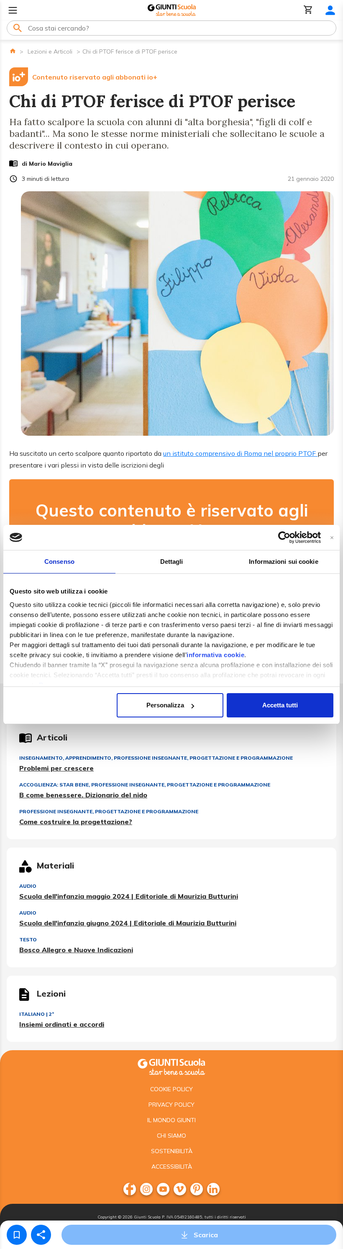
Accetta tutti (280, 705)
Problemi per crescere (56, 768)
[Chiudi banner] (331, 537)
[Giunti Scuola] (171, 10)
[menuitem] (129, 1189)
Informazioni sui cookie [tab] (283, 561)
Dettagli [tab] (171, 561)
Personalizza (165, 705)
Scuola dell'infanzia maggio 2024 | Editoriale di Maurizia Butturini (128, 896)
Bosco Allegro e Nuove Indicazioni (76, 950)
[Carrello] (308, 10)
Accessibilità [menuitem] (171, 1166)
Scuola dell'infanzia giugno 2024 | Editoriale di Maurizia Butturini (127, 923)
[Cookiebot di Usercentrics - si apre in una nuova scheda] (284, 537)
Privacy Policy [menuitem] (171, 1104)
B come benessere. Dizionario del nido (83, 795)
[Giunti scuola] (171, 1066)
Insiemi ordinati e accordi (61, 1024)
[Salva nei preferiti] (17, 1235)
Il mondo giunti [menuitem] (171, 1120)
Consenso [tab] (59, 561)
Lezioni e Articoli (50, 51)
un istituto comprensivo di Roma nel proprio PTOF (240, 453)
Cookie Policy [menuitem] (171, 1089)
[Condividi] (41, 1235)
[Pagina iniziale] (13, 51)
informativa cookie (215, 654)
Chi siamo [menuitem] (171, 1135)
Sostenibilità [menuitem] (171, 1151)
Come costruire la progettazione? (75, 821)
